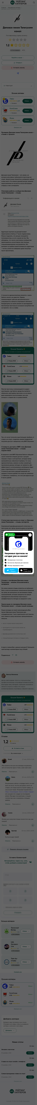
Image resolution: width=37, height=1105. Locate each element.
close (30, 535)
